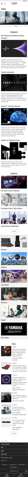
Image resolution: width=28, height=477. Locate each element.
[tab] (2, 26)
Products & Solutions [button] (5, 444)
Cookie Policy (13, 467)
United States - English (7, 457)
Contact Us (4, 464)
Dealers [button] (2, 451)
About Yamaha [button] (4, 454)
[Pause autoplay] (26, 26)
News (2, 447)
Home (2, 441)
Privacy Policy (21, 464)
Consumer (3, 460)
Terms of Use (12, 464)
